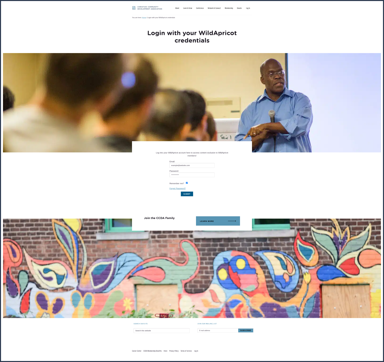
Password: (174, 171)
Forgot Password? (178, 188)
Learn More (207, 221)
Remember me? (177, 183)
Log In (248, 8)
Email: (172, 161)
